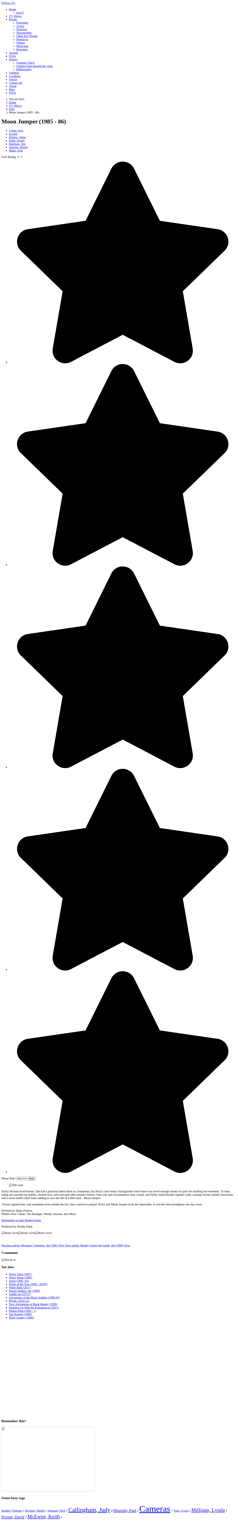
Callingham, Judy (89, 1509)
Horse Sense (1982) (20, 1277)
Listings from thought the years (34, 66)
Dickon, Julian (17, 137)
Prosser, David (12, 1517)
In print (13, 133)
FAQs (12, 56)
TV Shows (15, 16)
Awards (13, 52)
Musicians (22, 46)
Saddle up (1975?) (19, 1294)
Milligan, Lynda (208, 1510)
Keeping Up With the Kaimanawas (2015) (34, 1307)
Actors (20, 26)
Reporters (22, 49)
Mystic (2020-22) (19, 1300)
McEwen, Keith (43, 1516)
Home (12, 9)
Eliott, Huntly (17, 140)
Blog (12, 89)
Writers (20, 42)
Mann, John (16, 150)
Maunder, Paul (124, 1510)
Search (13, 79)
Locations (14, 76)
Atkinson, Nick (56, 1510)
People (13, 19)
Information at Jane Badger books (21, 1220)
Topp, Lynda (180, 1510)
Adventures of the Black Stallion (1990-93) (34, 1297)
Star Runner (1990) (20, 1314)
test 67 (20, 12)
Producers (22, 39)
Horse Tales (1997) (20, 1274)
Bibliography (24, 69)
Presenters (22, 22)
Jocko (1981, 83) (19, 1280)
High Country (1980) (21, 1317)
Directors (21, 29)
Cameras (154, 1509)
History (13, 59)
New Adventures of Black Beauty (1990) (33, 1304)
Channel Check (25, 62)
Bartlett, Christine (11, 1510)
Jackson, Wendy (18, 147)
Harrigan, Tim (17, 144)
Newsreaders (24, 32)
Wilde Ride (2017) (20, 1287)
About (12, 86)
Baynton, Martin (34, 1510)
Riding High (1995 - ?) (22, 1310)
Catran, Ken (16, 130)
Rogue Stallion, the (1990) (24, 1290)
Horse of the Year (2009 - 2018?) (28, 1284)
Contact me (15, 82)
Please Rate (8, 1178)
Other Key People (27, 36)
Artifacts (14, 72)
